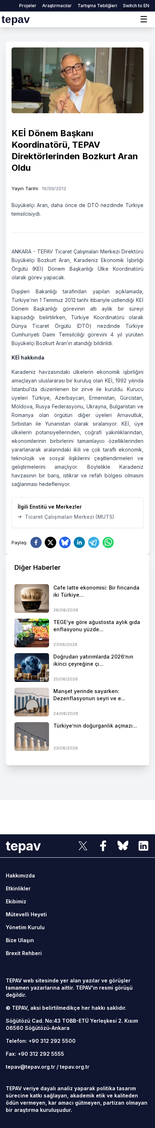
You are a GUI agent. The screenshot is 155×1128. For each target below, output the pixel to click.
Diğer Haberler (37, 567)
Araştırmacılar (57, 5)
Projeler (27, 5)
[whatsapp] (108, 542)
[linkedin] (79, 542)
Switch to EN (136, 5)
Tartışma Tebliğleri (97, 5)
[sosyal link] (83, 846)
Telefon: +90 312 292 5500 (41, 1041)
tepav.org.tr (74, 1067)
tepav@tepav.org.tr (30, 1067)
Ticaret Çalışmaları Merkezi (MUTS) (66, 516)
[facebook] (36, 542)
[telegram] (93, 542)
